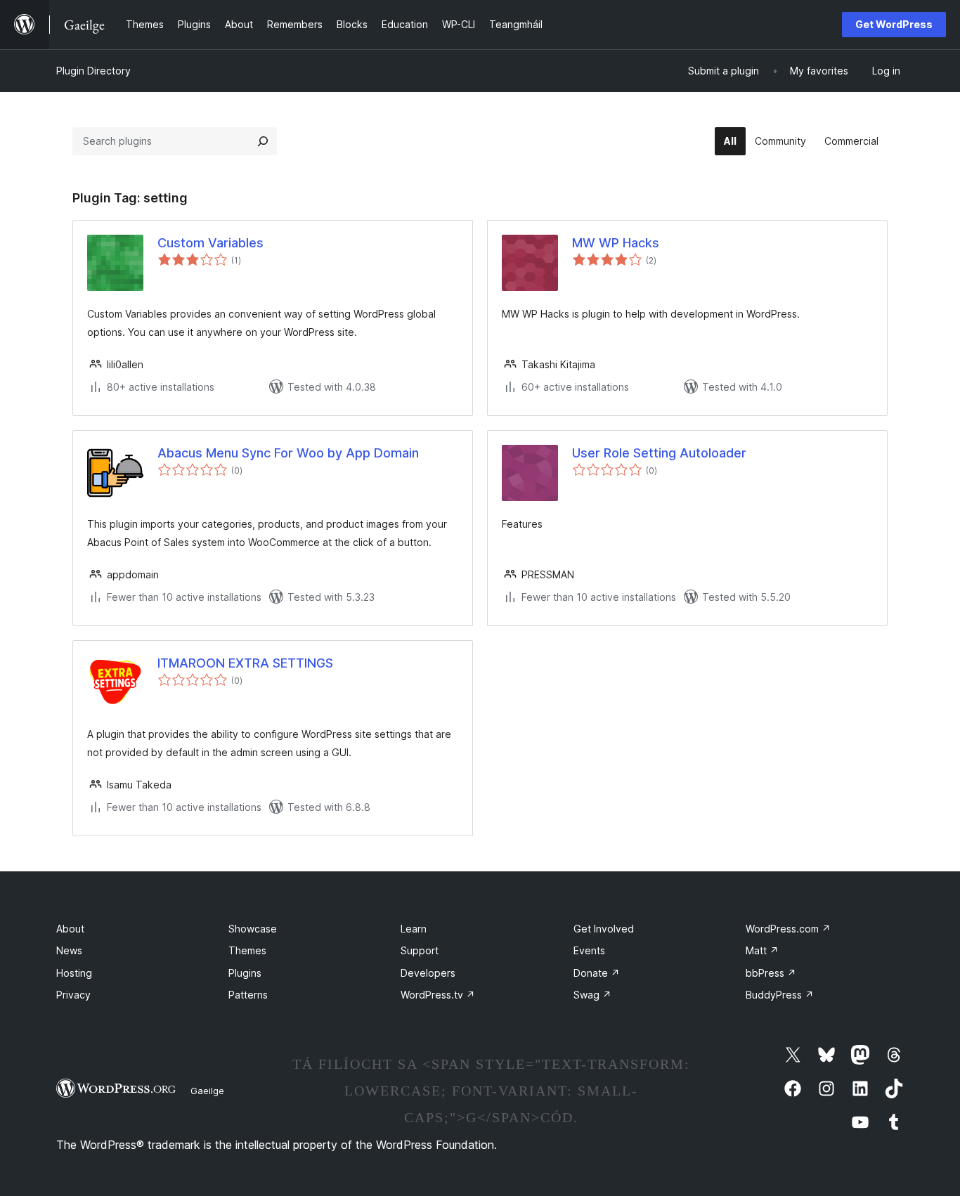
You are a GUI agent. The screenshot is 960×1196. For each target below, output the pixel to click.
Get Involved (603, 929)
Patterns (248, 995)
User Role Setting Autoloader (659, 453)
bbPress (771, 973)
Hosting (74, 973)
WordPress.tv (438, 995)
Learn (414, 929)
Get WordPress (894, 24)
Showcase (252, 929)
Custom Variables (210, 242)
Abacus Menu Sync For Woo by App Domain (288, 453)
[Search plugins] (263, 141)
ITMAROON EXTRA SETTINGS (245, 663)
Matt (762, 950)
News (69, 950)
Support (420, 950)
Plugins (244, 973)
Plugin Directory (93, 71)
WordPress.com (788, 929)
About (70, 929)
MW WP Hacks (615, 242)
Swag (592, 995)
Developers (428, 973)
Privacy (73, 995)
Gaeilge (207, 1090)
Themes (247, 950)
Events (589, 950)
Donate (596, 973)
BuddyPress (780, 995)
